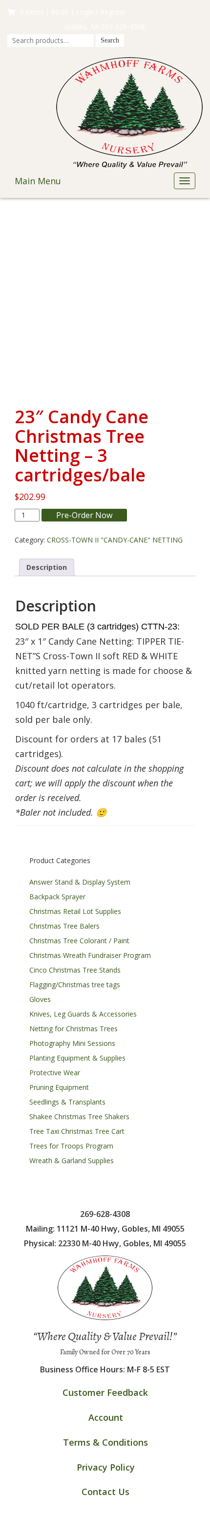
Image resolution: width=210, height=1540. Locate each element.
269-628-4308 (123, 26)
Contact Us (105, 1491)
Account (105, 1417)
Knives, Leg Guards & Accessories (83, 1014)
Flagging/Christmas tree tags (74, 984)
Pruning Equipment (59, 1087)
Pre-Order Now (84, 515)
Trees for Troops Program (71, 1145)
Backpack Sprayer (57, 896)
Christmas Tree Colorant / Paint (79, 940)
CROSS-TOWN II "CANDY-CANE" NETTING (115, 539)
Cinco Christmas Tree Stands (75, 970)
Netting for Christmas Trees (73, 1028)
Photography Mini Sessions (72, 1043)
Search (110, 40)
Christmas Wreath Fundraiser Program (90, 955)
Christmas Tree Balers (64, 926)
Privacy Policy (106, 1467)
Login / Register (101, 12)
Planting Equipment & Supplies (77, 1058)
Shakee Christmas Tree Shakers (79, 1116)
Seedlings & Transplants (67, 1101)
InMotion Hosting (137, 1530)
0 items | (44, 12)
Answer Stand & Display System (79, 882)
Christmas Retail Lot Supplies (75, 911)
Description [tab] (46, 567)
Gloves (40, 999)
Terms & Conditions (105, 1442)
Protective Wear (54, 1072)
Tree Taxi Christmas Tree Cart (77, 1131)
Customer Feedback (105, 1392)
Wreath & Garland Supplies (71, 1160)
